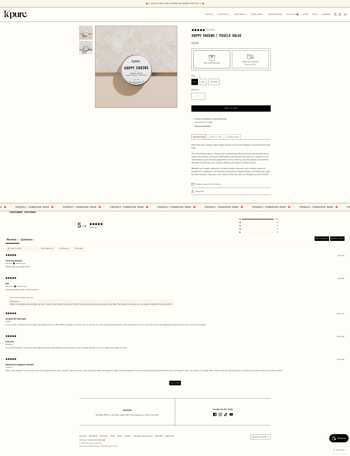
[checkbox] (78, 248)
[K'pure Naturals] (15, 14)
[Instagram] (220, 414)
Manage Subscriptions (143, 436)
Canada (259, 437)
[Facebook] (214, 414)
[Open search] (335, 14)
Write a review (337, 238)
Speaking (326, 14)
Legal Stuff (169, 436)
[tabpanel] (175, 317)
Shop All (209, 14)
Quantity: (195, 90)
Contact (127, 436)
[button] (258, 219)
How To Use (216, 137)
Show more (175, 383)
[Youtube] (231, 414)
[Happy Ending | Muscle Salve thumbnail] (85, 32)
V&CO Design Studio (109, 446)
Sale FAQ (158, 436)
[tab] (27, 240)
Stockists (104, 436)
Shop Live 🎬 (293, 14)
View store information (203, 126)
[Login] (339, 14)
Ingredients (233, 137)
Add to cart (231, 108)
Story (306, 14)
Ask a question (322, 238)
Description (199, 137)
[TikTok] (225, 414)
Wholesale (93, 436)
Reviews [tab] (12, 240)
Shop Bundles (275, 14)
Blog (315, 14)
